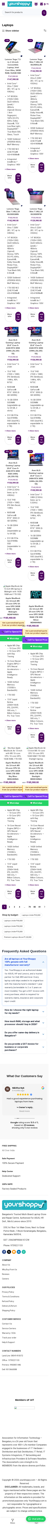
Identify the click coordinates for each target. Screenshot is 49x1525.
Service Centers (9, 1383)
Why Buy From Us (9, 1324)
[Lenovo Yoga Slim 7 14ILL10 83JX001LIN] (36, 47)
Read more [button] (24, 1165)
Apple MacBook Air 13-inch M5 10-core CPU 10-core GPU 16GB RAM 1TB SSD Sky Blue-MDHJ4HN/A (13, 771)
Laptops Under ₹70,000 (13, 932)
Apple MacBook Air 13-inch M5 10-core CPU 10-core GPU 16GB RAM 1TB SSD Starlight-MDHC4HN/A (36, 771)
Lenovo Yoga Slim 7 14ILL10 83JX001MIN (13, 211)
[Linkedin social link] (19, 1306)
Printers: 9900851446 (11, 1419)
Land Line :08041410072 (12, 1410)
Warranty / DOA (9, 1387)
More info (9, 177)
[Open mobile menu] (3, 4)
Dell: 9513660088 (9, 1424)
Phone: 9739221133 (13, 1299)
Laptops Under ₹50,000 (13, 926)
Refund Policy (8, 1355)
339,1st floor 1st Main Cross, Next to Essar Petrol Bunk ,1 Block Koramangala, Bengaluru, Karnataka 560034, (24, 1285)
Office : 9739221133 (10, 1414)
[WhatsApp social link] (24, 1306)
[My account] (36, 4)
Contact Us (7, 1378)
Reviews (5, 1328)
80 (34, 907)
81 (40, 907)
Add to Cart (18, 178)
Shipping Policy (8, 1365)
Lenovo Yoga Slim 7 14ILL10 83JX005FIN (36, 211)
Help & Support (8, 1397)
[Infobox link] (9, 1202)
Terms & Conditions (10, 1351)
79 (29, 907)
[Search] (44, 13)
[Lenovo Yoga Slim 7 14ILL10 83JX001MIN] (12, 197)
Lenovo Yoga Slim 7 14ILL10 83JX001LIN (36, 62)
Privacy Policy (8, 1346)
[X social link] (9, 1306)
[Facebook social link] (4, 1306)
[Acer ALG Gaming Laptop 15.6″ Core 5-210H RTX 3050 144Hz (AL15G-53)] (12, 332)
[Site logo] (19, 4)
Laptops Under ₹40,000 (13, 921)
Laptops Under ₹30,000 (31, 915)
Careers (5, 1333)
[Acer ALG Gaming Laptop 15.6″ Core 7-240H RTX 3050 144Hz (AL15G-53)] (36, 458)
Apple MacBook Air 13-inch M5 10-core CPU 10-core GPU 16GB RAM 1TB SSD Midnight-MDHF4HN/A (13, 606)
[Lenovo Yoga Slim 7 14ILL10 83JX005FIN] (36, 197)
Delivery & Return (9, 1360)
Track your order (9, 1392)
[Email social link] (14, 1306)
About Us (6, 1319)
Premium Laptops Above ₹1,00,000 (17, 937)
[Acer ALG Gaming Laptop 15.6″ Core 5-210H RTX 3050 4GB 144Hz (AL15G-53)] (12, 455)
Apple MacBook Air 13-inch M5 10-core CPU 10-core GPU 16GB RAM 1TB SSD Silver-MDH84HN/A (36, 614)
